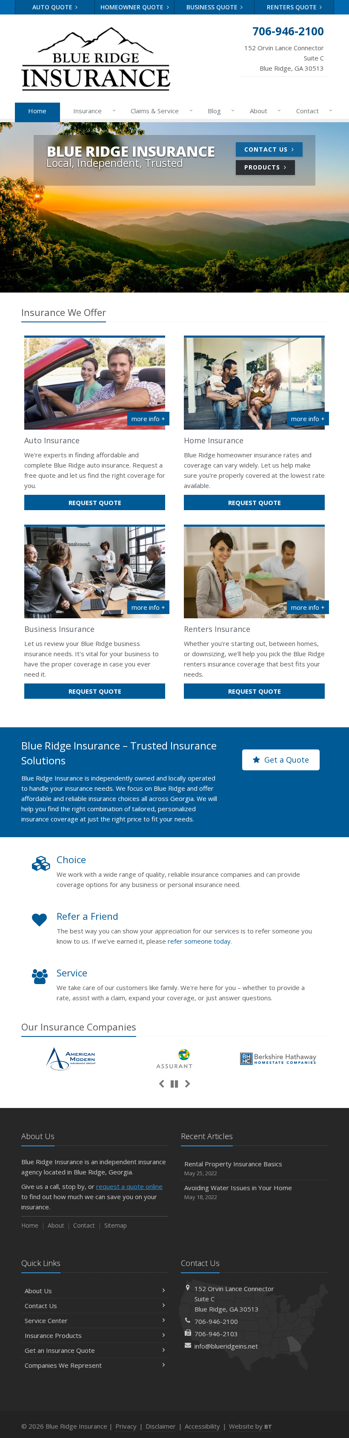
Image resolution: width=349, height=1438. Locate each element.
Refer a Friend (87, 916)
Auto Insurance (52, 440)
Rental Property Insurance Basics (233, 1168)
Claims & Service (159, 110)
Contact (312, 110)
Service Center (46, 1320)
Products (263, 167)
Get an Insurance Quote (60, 1350)
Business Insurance (59, 629)
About (263, 110)
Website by (250, 1426)
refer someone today (199, 941)
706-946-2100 (216, 1321)
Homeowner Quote (132, 7)
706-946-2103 (216, 1333)
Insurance (92, 110)
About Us (38, 1290)
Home (37, 110)
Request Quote (113, 504)
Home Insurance (213, 440)
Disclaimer (161, 1426)
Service (72, 972)
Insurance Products (53, 1335)
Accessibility (202, 1426)
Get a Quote (285, 760)
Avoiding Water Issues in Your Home (238, 1192)
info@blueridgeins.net (226, 1346)
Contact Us (267, 149)
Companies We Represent (63, 1365)
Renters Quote (292, 7)
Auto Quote (53, 7)
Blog (219, 110)
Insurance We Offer (63, 312)
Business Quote (212, 7)
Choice (71, 859)
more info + (148, 418)
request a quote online (129, 1186)
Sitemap (115, 1225)
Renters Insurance (217, 629)
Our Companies (78, 1026)
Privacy (126, 1426)
